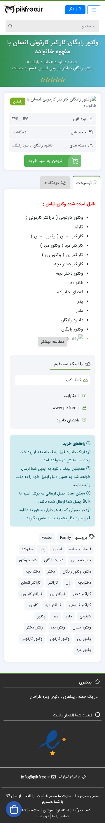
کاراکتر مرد (53, 605)
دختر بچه (33, 571)
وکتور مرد (83, 650)
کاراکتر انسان (31, 583)
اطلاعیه (34, 810)
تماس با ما (60, 816)
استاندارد (62, 810)
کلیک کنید (73, 380)
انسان (57, 549)
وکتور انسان (82, 627)
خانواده (27, 549)
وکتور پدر (58, 627)
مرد (55, 616)
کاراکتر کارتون (31, 594)
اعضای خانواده (80, 549)
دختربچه (84, 583)
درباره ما (42, 816)
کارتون (32, 605)
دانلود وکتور (27, 560)
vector (47, 538)
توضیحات (84, 183)
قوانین (47, 810)
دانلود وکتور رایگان (76, 571)
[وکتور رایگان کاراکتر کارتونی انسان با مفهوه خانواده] (52, 102)
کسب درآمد (81, 810)
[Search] (11, 26)
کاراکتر (53, 583)
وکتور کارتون (59, 639)
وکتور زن (84, 639)
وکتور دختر (35, 627)
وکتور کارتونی (32, 639)
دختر (51, 571)
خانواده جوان (81, 560)
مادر (69, 616)
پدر (42, 549)
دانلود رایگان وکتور (17, 145)
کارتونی (85, 616)
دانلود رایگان (43, 145)
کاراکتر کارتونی (80, 605)
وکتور (41, 616)
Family (65, 538)
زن (68, 583)
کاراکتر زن (57, 594)
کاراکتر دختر (82, 594)
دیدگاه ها (51, 183)
